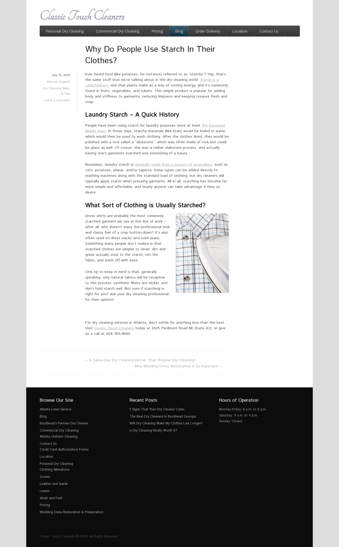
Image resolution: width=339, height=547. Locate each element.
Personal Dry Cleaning (65, 31)
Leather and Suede (54, 483)
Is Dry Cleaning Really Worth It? (153, 430)
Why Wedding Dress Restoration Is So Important (179, 366)
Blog (179, 31)
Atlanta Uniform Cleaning (59, 436)
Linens (44, 491)
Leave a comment (57, 100)
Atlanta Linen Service (56, 409)
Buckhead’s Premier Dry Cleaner (64, 423)
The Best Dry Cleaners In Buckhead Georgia (163, 416)
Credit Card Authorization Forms (64, 449)
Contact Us (269, 31)
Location (239, 31)
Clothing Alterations (54, 469)
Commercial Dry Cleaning (117, 31)
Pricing (157, 31)
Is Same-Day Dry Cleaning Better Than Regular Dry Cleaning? (140, 360)
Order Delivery (207, 31)
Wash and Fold (51, 498)
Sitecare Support (58, 82)
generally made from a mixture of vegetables (173, 164)
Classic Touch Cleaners (82, 16)
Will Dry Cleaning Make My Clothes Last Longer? (166, 423)
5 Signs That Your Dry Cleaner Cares (157, 409)
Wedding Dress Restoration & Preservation (71, 512)
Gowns (45, 476)
